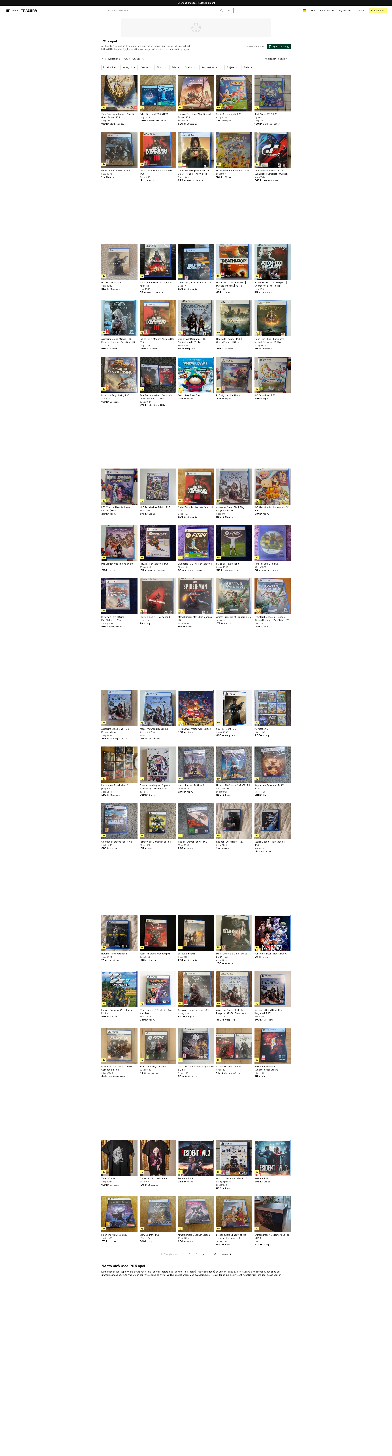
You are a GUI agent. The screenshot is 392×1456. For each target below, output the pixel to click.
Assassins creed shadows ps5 (155, 953)
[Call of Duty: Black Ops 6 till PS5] (196, 262)
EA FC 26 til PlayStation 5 (153, 1066)
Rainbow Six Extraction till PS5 (155, 841)
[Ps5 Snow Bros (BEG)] (272, 375)
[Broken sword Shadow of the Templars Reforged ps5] (234, 1214)
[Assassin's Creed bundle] (234, 1046)
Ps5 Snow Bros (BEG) (265, 395)
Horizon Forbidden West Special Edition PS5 (194, 116)
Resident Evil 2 (262, 1178)
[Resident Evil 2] (272, 1158)
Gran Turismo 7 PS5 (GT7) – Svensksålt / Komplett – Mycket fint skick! (270, 172)
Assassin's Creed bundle (228, 1066)
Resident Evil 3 (185, 1178)
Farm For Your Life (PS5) (266, 563)
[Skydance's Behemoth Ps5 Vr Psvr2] (272, 765)
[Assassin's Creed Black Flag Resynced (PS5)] (234, 487)
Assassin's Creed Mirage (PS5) (193, 1010)
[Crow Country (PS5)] (158, 1214)
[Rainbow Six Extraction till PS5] (158, 821)
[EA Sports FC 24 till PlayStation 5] (196, 543)
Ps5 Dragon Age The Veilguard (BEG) (117, 565)
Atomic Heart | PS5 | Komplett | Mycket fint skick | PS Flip (270, 284)
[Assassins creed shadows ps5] (158, 933)
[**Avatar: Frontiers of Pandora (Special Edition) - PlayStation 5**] (272, 596)
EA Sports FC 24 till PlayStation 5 (195, 563)
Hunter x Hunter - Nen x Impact (270, 953)
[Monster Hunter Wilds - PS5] (119, 150)
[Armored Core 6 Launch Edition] (196, 1214)
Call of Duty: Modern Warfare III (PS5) (156, 172)
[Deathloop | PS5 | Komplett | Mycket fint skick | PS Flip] (234, 262)
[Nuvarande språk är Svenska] (304, 10)
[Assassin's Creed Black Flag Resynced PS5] (158, 708)
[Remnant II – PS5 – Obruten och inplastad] (158, 262)
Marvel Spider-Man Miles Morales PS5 (195, 618)
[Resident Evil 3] (196, 1158)
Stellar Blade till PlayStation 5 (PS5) (269, 843)
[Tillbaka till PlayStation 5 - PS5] (102, 59)
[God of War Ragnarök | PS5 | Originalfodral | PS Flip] (196, 318)
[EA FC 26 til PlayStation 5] (158, 1046)
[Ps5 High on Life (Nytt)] (234, 375)
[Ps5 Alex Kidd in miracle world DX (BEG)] (272, 487)
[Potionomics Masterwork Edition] (196, 708)
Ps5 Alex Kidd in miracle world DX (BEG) (271, 509)
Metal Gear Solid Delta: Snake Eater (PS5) (231, 955)
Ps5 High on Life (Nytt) (228, 395)
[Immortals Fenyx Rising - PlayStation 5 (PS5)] (119, 596)
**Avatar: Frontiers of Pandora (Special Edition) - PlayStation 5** (271, 618)
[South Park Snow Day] (196, 375)
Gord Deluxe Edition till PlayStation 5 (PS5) (196, 1068)
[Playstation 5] (272, 708)
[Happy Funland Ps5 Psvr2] (196, 765)
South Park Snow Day (189, 395)
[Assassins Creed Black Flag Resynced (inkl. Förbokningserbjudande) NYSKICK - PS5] (119, 708)
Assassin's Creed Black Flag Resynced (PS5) (230, 509)
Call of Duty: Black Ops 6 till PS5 (194, 282)
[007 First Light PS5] (119, 262)
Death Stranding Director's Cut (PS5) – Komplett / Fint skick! (194, 172)
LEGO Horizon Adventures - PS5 (232, 170)
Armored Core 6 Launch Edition (194, 1235)
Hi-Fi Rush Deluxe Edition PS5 (155, 507)
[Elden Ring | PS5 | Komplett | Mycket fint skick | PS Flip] (272, 318)
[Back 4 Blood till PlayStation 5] (158, 596)
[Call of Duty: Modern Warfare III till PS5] (158, 318)
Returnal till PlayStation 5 (114, 953)
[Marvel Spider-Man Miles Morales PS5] (196, 596)
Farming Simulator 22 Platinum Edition (116, 1012)
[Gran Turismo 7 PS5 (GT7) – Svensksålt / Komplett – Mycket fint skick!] (272, 150)
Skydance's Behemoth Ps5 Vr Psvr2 (269, 787)
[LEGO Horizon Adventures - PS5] (234, 150)
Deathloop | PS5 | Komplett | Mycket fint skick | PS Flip (231, 284)
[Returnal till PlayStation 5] (119, 933)
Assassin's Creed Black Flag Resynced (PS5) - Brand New (231, 1012)
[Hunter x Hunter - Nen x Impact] (272, 933)
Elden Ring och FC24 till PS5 (154, 114)
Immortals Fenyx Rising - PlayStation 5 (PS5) (113, 618)
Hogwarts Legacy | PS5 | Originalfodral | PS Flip (229, 340)
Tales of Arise (108, 1178)
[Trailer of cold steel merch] (158, 1158)
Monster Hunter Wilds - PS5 (115, 170)
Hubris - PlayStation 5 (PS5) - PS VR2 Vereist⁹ (233, 787)
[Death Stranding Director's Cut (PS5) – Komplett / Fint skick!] (196, 150)
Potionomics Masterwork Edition (194, 729)
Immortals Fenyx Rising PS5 (115, 395)
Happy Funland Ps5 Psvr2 (191, 785)
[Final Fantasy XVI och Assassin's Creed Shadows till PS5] (158, 375)
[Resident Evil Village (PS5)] (234, 821)
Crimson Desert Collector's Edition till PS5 (272, 1236)
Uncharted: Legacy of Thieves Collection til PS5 (117, 1068)
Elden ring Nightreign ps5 (114, 1235)
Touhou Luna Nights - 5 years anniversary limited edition (155, 787)
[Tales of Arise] (119, 1158)
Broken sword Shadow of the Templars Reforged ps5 (231, 1236)
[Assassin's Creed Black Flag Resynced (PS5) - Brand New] (234, 989)
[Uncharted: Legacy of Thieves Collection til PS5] (119, 1046)
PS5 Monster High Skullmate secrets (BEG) (115, 509)
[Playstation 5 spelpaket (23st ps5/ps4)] (119, 765)
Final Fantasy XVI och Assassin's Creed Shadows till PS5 (156, 397)
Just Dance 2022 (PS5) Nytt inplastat (268, 116)
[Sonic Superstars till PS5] (234, 93)
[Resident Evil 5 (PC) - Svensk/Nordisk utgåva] (272, 1046)
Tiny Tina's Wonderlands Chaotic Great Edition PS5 (118, 116)
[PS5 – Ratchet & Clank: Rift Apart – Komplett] (158, 989)
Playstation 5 (261, 729)
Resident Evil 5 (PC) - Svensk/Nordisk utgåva (266, 1068)
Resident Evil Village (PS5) (229, 841)
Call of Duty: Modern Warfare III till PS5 (157, 340)
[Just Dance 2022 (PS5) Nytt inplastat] (272, 93)
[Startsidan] (29, 10)
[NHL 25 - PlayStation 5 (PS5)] (158, 543)
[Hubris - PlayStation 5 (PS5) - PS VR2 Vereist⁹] (234, 765)
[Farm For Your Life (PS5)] (272, 543)
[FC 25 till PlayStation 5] (234, 543)
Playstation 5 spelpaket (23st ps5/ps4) (116, 787)
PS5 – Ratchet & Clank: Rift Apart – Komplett (157, 1012)
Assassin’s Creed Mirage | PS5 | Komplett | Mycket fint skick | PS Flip (118, 341)
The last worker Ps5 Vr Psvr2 (192, 841)
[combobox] (165, 10)
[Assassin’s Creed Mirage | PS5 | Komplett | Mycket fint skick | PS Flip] (119, 318)
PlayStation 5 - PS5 (116, 58)
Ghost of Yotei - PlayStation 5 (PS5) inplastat (231, 1180)
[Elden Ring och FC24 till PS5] (158, 93)
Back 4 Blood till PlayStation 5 (155, 617)
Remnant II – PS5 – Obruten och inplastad (156, 284)
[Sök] (221, 10)
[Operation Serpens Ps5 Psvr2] (119, 821)
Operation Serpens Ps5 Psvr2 (116, 841)
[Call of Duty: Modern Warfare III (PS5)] (158, 150)
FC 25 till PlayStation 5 (227, 563)
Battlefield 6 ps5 (186, 953)
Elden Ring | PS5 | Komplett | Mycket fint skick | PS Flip (269, 340)
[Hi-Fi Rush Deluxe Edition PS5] (158, 487)
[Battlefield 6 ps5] (196, 933)
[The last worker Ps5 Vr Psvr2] (196, 821)
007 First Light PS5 (111, 282)
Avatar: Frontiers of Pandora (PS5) (234, 617)
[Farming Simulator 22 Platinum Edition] (119, 989)
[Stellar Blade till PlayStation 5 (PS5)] (272, 821)
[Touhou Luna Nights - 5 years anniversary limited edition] (158, 765)
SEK (312, 10)
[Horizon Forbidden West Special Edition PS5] (196, 93)
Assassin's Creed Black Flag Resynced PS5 (154, 730)
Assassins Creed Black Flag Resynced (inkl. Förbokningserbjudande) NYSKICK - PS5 (118, 731)
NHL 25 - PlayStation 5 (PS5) (154, 563)
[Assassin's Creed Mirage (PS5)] (196, 989)
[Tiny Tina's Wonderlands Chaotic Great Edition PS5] (119, 93)
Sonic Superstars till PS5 (228, 114)
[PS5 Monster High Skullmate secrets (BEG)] (119, 487)
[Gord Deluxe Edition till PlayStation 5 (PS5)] (196, 1046)
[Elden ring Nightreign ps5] (119, 1214)
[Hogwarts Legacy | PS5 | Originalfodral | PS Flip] (234, 318)
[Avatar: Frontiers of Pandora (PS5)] (234, 596)
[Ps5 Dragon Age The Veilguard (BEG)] (119, 543)
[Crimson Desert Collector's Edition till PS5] (272, 1214)
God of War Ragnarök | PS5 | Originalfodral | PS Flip (192, 340)
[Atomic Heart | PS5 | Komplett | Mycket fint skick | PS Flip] (272, 262)
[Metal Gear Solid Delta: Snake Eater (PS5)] (234, 933)
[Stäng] (389, 3)
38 (214, 1254)
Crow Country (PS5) (150, 1235)
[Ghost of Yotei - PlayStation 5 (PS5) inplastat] (234, 1158)
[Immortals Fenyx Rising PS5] (119, 375)
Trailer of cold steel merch (153, 1178)
